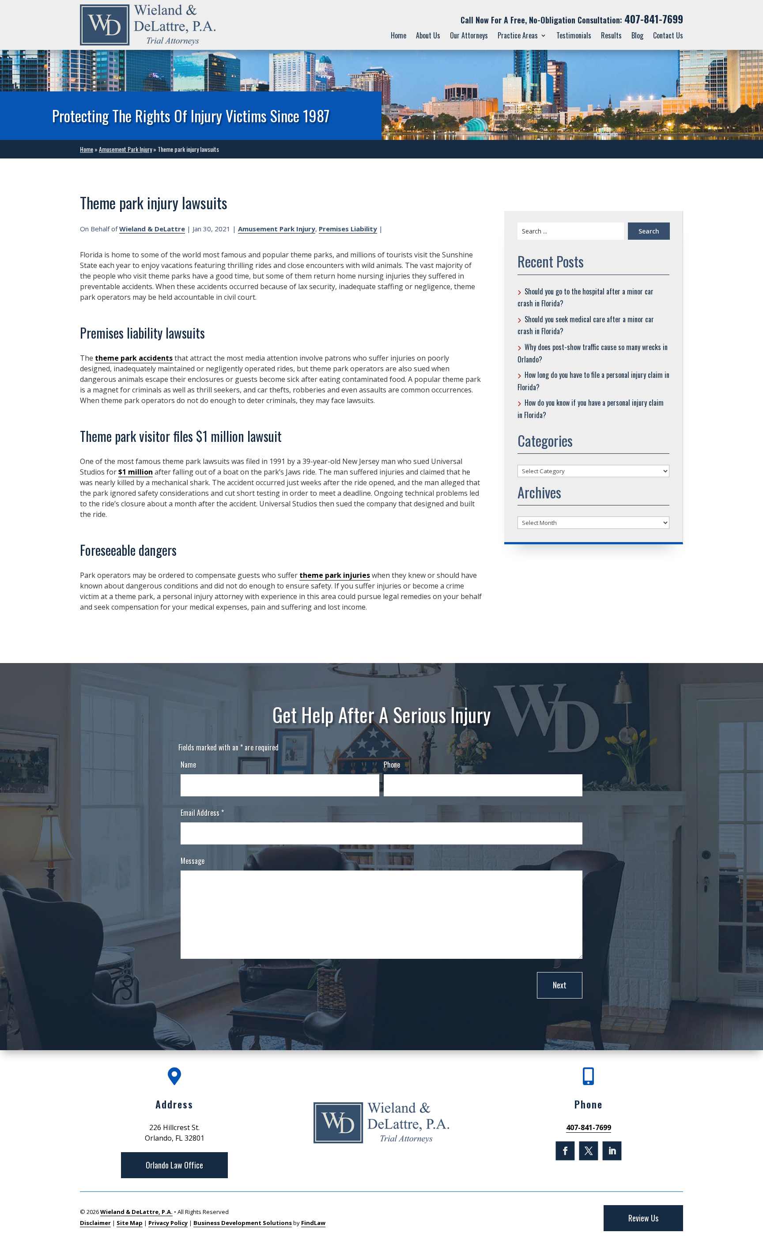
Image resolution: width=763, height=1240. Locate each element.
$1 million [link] (135, 472)
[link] (147, 24)
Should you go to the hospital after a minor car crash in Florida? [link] (585, 297)
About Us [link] (428, 35)
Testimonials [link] (573, 35)
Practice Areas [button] (518, 35)
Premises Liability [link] (348, 228)
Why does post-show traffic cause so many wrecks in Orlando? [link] (592, 353)
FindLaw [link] (313, 1223)
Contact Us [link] (668, 35)
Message (192, 861)
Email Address (202, 812)
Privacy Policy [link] (168, 1223)
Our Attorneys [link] (469, 35)
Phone (392, 764)
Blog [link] (637, 35)
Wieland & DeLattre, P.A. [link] (136, 1212)
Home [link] (398, 35)
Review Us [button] (643, 1218)
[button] (564, 1151)
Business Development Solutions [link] (242, 1223)
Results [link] (611, 35)
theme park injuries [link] (334, 575)
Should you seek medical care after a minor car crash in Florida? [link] (585, 325)
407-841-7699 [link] (653, 18)
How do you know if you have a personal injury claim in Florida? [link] (590, 408)
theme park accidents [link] (134, 358)
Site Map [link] (130, 1223)
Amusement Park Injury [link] (276, 228)
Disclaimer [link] (95, 1223)
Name (188, 764)
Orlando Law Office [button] (174, 1165)
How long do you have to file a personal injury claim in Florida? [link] (593, 380)
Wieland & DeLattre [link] (152, 228)
